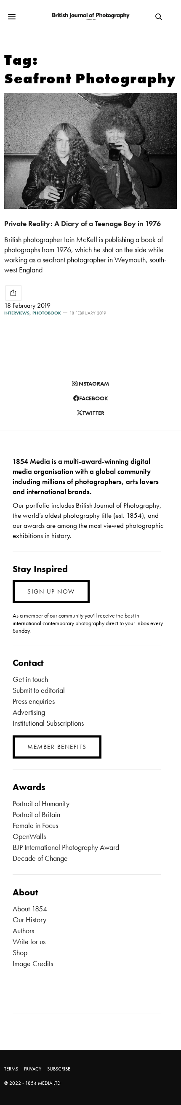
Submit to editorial (39, 690)
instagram (93, 383)
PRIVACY (32, 1068)
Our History (29, 919)
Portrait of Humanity (41, 803)
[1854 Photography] (90, 17)
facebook (93, 398)
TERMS (11, 1068)
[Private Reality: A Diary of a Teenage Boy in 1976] (90, 151)
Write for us (29, 941)
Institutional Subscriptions (48, 723)
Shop (20, 952)
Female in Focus (35, 825)
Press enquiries (34, 701)
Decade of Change (40, 858)
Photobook (46, 313)
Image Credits (33, 963)
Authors (23, 930)
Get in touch (30, 679)
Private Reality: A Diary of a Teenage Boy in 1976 (82, 223)
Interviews (16, 313)
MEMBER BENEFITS (57, 747)
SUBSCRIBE (58, 1068)
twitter (93, 413)
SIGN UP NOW (51, 591)
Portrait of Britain (36, 814)
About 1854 (30, 908)
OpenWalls (29, 836)
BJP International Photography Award (66, 847)
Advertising (29, 712)
